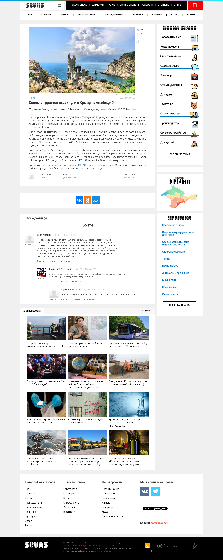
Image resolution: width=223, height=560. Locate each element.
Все (30, 15)
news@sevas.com (159, 523)
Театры (166, 259)
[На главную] (33, 5)
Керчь (112, 5)
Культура (157, 15)
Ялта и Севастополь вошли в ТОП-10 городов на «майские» (77, 165)
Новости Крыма (110, 489)
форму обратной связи (102, 551)
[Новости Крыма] (179, 196)
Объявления (109, 494)
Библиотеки (169, 280)
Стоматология (170, 294)
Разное (191, 15)
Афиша (106, 503)
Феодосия (147, 5)
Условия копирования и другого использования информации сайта (89, 546)
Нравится (52, 261)
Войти (87, 225)
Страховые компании (174, 252)
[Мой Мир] (96, 200)
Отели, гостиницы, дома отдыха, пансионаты (175, 243)
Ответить (40, 261)
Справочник (108, 498)
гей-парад (96, 168)
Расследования (114, 15)
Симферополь (128, 5)
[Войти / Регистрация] (195, 5)
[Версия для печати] (141, 41)
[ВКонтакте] (79, 200)
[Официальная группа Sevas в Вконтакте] (144, 491)
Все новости (146, 311)
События (46, 15)
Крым (32, 98)
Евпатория (98, 5)
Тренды (65, 15)
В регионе (163, 5)
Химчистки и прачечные (175, 273)
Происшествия (86, 15)
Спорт (174, 15)
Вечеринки (108, 507)
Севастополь (79, 5)
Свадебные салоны (173, 225)
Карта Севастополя (113, 516)
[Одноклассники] (87, 200)
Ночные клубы (170, 266)
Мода (105, 512)
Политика (137, 15)
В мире (177, 5)
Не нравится (65, 261)
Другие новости (32, 311)
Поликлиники (169, 287)
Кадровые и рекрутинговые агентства (178, 233)
